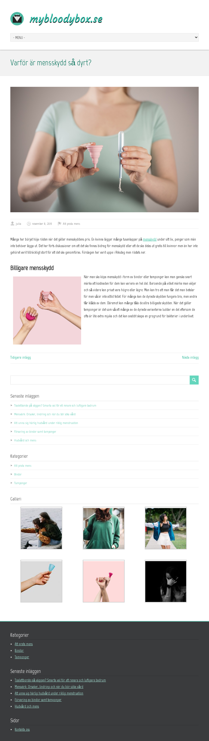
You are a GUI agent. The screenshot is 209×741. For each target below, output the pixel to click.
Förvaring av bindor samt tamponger (35, 431)
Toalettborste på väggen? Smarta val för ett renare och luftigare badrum (55, 405)
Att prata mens (71, 224)
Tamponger (20, 483)
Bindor (17, 474)
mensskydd (149, 239)
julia (18, 224)
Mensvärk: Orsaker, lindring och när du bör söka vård (45, 414)
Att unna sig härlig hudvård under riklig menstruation (46, 423)
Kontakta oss (22, 729)
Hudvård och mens (25, 440)
